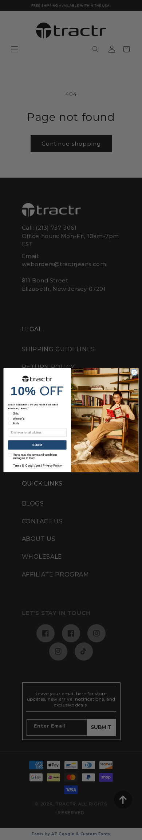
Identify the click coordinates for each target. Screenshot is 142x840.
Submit (37, 444)
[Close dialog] (134, 372)
